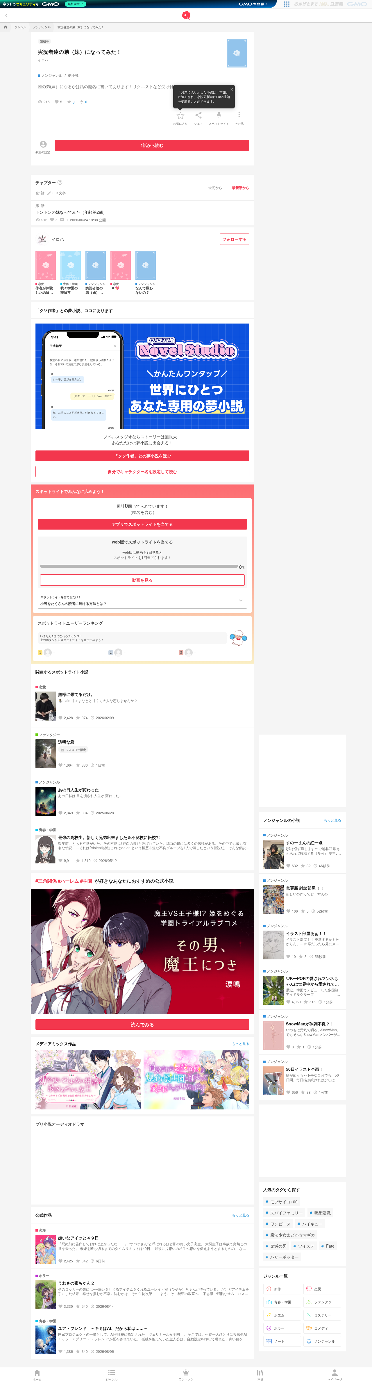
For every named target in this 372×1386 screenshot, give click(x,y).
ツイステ (304, 1246)
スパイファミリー (284, 1213)
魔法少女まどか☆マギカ (290, 1235)
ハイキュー (310, 1224)
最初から (215, 187)
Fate (328, 1246)
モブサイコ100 (282, 1202)
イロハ (43, 59)
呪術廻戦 (320, 1213)
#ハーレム (68, 880)
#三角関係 (46, 880)
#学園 (86, 880)
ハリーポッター (282, 1257)
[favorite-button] (180, 115)
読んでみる (142, 1024)
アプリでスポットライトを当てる (142, 524)
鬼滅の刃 (276, 1246)
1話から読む (152, 145)
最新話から (240, 187)
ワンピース (278, 1224)
